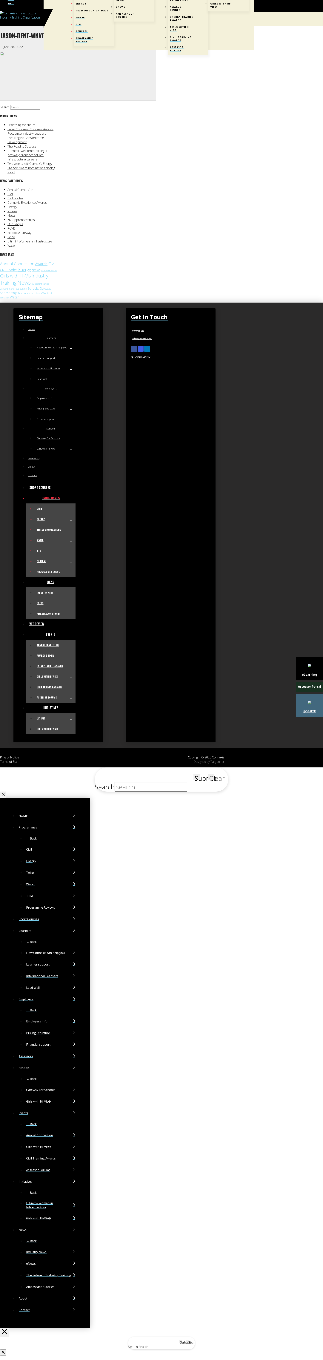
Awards (41, 263)
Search (5, 107)
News (11, 215)
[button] (253, 19)
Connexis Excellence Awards (27, 202)
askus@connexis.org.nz (142, 339)
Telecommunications (30, 293)
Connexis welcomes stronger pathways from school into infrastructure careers (27, 154)
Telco (11, 237)
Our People (15, 224)
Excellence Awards (49, 270)
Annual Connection (20, 189)
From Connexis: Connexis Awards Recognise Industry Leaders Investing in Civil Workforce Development (30, 135)
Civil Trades (15, 198)
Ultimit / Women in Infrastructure (29, 241)
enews (36, 270)
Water (11, 245)
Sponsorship (8, 293)
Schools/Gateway (19, 232)
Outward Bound (7, 289)
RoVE (11, 228)
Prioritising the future (21, 125)
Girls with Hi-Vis (15, 276)
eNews (12, 211)
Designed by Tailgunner (208, 762)
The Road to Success (21, 146)
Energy (12, 207)
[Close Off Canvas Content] (4, 1332)
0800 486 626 (138, 331)
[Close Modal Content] (3, 795)
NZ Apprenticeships (21, 220)
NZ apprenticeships (40, 284)
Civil (10, 194)
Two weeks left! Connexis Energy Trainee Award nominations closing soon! (31, 167)
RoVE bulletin (21, 289)
